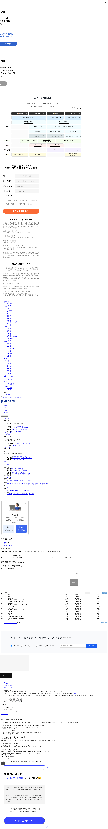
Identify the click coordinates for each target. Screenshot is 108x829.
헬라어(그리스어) (12, 336)
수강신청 (6, 418)
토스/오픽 (9, 310)
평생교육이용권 (26, 474)
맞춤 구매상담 (16, 445)
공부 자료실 (23, 456)
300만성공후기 (8, 433)
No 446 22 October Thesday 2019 (16, 609)
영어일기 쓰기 (8, 545)
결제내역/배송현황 (18, 494)
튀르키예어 (10, 353)
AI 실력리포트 (27, 443)
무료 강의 (16, 456)
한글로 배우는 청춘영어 (20, 154)
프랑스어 (9, 330)
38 (13, 623)
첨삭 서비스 (36, 484)
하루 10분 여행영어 (23, 427)
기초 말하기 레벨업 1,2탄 (55, 117)
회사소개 (6, 682)
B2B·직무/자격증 (8, 376)
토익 (8, 308)
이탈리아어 (10, 335)
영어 (8, 361)
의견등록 (91, 645)
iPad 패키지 (19, 426)
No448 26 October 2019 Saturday (16, 601)
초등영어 (9, 305)
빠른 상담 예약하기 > (21, 211)
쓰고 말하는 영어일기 (55, 150)
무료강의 (9, 484)
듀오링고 (9, 318)
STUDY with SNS (38, 126)
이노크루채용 (11, 389)
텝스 (8, 312)
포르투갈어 (10, 338)
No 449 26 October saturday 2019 (16, 599)
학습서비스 (7, 447)
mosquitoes (11, 606)
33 (7, 623)
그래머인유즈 (24, 429)
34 (8, 623)
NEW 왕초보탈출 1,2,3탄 (29, 117)
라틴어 (9, 340)
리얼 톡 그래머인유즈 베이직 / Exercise (37, 145)
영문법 (9, 320)
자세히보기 (33, 200)
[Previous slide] (5, 700)
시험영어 (6, 307)
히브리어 (9, 356)
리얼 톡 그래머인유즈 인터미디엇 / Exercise (55, 145)
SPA (8, 323)
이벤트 (6, 461)
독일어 (9, 331)
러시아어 (9, 333)
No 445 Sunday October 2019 (15, 616)
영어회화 (6, 302)
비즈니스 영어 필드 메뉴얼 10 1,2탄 (46, 140)
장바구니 (25, 494)
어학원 (6, 381)
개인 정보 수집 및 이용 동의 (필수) (17, 200)
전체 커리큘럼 (18, 459)
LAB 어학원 (10, 383)
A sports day (11, 619)
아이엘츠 (9, 315)
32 (5, 623)
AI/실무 (9, 325)
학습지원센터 (7, 544)
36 (11, 623)
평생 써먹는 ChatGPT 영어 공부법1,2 (64, 126)
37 (12, 623)
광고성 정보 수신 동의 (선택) (15, 204)
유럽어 (6, 326)
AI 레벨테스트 (19, 443)
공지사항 (9, 490)
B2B (8, 378)
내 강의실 (6, 464)
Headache (10, 611)
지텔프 (9, 313)
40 (16, 623)
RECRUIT (6, 386)
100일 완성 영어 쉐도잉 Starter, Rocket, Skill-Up (64, 122)
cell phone (10, 598)
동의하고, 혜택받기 (24, 820)
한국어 (6, 358)
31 (4, 623)
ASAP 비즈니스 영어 (68, 140)
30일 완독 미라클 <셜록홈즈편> (72, 150)
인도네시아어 (11, 348)
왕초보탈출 (14, 427)
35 (9, 623)
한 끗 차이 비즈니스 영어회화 (29, 140)
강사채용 (9, 388)
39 (14, 623)
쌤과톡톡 (23, 458)
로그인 (6, 405)
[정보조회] (75, 693)
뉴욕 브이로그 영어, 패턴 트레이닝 (73, 136)
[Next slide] (24, 700)
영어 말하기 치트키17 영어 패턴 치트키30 (29, 122)
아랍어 (9, 355)
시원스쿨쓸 (10, 380)
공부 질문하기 (16, 458)
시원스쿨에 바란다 (25, 490)
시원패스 (13, 426)
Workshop (10, 603)
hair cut (10, 614)
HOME (6, 542)
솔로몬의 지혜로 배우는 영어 (73, 154)
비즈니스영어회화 (16, 431)
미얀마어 (9, 351)
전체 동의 (9, 195)
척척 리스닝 (37, 131)
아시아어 (6, 341)
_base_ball (10, 608)
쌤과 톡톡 (30, 484)
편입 (5, 375)
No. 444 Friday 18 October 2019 (16, 618)
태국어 (9, 350)
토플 (8, 317)
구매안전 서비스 (8, 687)
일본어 (9, 343)
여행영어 (37, 154)
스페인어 (9, 328)
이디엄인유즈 (73, 131)
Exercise (10, 613)
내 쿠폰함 (31, 494)
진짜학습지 (7, 360)
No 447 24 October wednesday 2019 (17, 604)
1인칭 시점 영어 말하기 (55, 131)
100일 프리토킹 (15, 429)
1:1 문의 (17, 490)
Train (9, 596)
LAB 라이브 (10, 385)
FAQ (23, 459)
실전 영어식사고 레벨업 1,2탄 (73, 117)
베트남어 (9, 346)
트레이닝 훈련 (55, 136)
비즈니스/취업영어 (12, 322)
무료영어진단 (7, 434)
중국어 (9, 345)
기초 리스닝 (37, 136)
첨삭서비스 (29, 458)
